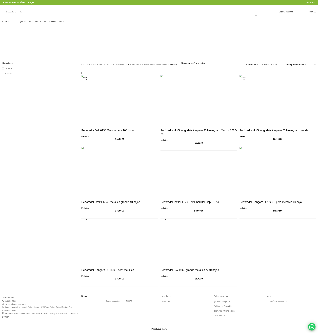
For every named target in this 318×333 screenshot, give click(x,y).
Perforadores (135, 64)
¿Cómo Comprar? (222, 302)
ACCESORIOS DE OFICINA (101, 64)
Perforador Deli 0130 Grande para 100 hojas (107, 130)
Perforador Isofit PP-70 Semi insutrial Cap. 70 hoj (189, 202)
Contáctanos (219, 315)
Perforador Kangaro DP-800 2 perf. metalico (107, 270)
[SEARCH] (272, 12)
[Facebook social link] (295, 2)
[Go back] (5, 37)
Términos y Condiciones (224, 311)
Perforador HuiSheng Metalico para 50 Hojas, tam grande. (274, 130)
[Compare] (154, 144)
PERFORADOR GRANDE (155, 64)
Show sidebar (251, 64)
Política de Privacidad (223, 306)
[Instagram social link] (298, 2)
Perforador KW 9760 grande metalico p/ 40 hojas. (190, 270)
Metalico (85, 136)
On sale (8, 68)
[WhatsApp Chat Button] (312, 327)
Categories (7, 45)
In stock (8, 73)
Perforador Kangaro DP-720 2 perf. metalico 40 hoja (270, 202)
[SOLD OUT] (108, 101)
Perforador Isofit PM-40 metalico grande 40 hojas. (111, 202)
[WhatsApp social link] (302, 2)
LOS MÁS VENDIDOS (277, 302)
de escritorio (121, 64)
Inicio (83, 64)
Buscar (129, 301)
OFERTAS (165, 302)
